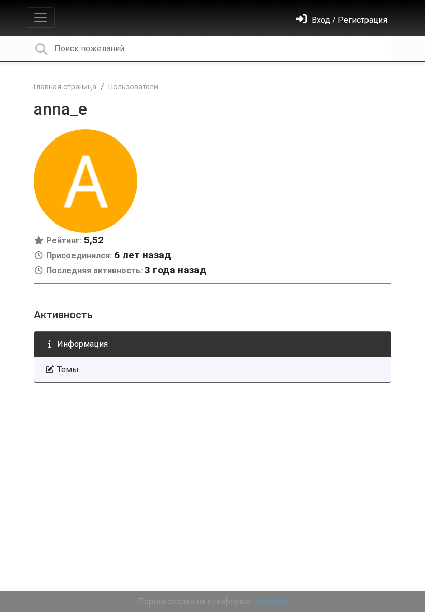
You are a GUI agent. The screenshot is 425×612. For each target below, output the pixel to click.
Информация (81, 344)
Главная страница (65, 86)
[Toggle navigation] (40, 17)
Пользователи (133, 86)
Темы (67, 369)
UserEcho (269, 601)
